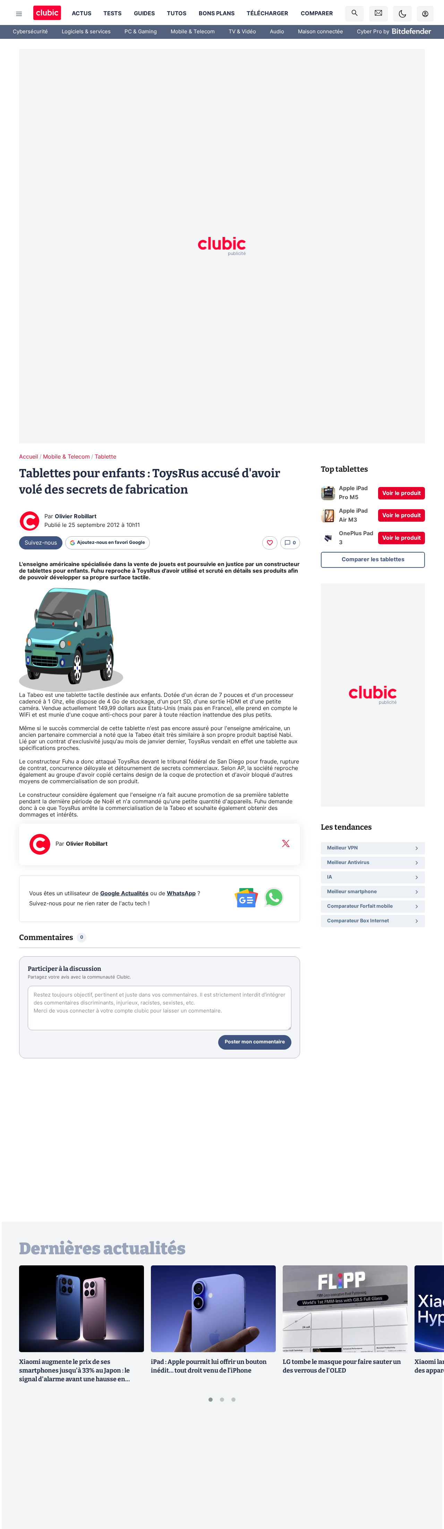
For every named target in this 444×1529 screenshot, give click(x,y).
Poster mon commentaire (255, 1042)
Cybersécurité (30, 31)
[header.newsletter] (378, 14)
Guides (144, 13)
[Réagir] (270, 543)
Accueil (28, 457)
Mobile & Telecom (193, 31)
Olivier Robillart (75, 516)
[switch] (402, 14)
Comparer (317, 13)
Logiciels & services (86, 31)
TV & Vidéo (242, 31)
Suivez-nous (41, 543)
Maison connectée (320, 31)
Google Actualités (124, 893)
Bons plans (216, 13)
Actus (81, 13)
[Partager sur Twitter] (427, 1493)
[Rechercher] (354, 14)
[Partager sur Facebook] (427, 1470)
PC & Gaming (141, 31)
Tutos (176, 13)
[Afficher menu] (19, 14)
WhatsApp (181, 893)
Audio (277, 31)
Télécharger (267, 13)
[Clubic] (47, 13)
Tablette (105, 457)
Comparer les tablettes (373, 559)
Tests (112, 13)
